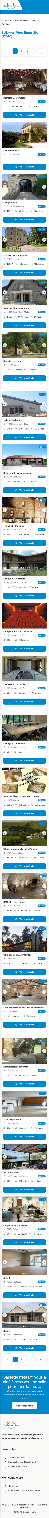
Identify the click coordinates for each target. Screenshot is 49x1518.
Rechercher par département (22, 1462)
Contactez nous (24, 1405)
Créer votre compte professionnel (24, 1490)
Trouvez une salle (16, 1457)
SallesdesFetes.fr (25, 1504)
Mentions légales (21, 1512)
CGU (34, 1512)
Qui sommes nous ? (17, 1466)
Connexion (13, 1486)
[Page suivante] (41, 51)
